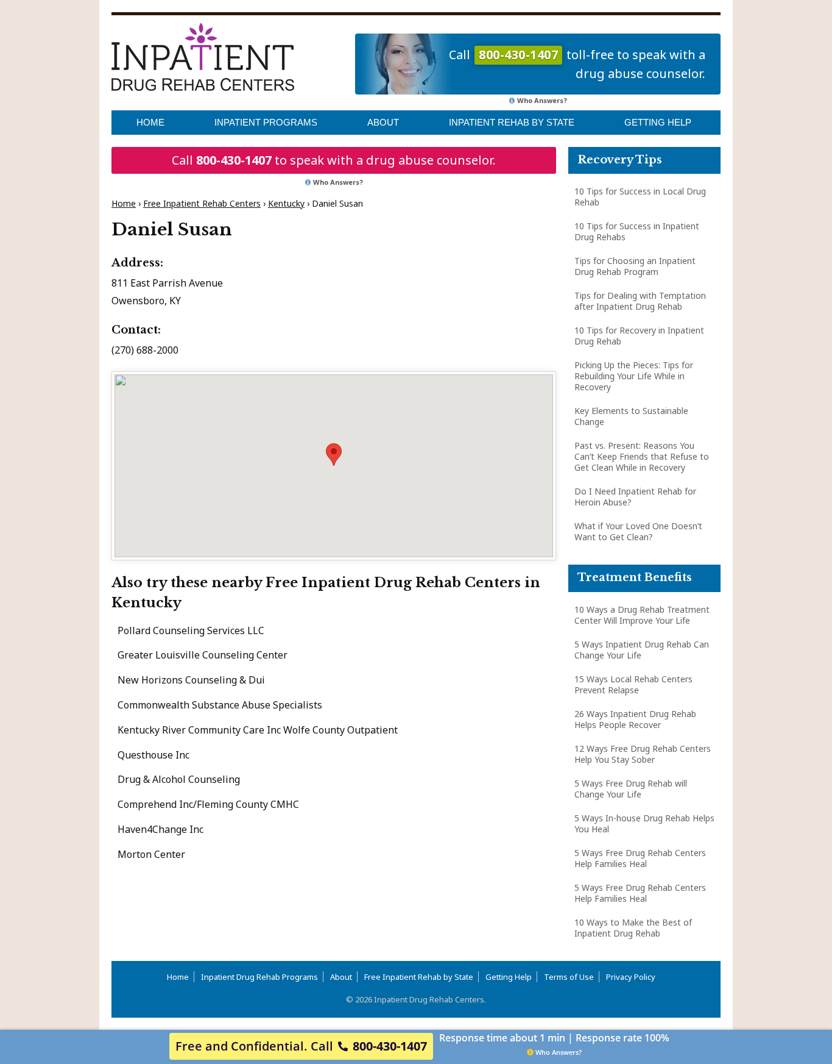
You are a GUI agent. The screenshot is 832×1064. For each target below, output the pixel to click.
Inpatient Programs (265, 122)
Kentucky (286, 203)
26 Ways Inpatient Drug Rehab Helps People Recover (635, 719)
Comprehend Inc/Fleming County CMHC (208, 804)
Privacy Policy (630, 976)
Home (150, 122)
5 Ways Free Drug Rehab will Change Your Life (630, 788)
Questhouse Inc (153, 755)
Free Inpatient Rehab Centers (202, 203)
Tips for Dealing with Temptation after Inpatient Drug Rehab (640, 301)
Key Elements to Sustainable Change (631, 416)
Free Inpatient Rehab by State (418, 976)
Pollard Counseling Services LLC (191, 630)
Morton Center (151, 854)
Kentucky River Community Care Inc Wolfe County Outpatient (258, 730)
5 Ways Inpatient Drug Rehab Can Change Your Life (641, 649)
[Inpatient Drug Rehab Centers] (202, 57)
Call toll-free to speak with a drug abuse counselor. (577, 64)
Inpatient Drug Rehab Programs (259, 976)
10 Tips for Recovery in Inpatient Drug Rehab (639, 335)
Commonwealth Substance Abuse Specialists (220, 705)
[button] (334, 454)
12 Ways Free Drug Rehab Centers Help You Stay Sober (642, 754)
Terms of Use (569, 976)
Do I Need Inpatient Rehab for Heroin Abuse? (635, 496)
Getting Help (657, 122)
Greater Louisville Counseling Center (202, 655)
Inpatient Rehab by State (511, 122)
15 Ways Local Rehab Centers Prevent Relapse (633, 684)
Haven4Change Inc (160, 829)
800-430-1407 (234, 160)
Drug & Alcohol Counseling (179, 779)
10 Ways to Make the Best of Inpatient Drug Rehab (633, 927)
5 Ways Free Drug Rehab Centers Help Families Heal (640, 858)
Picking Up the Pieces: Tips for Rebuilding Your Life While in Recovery (633, 376)
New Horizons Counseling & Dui (191, 680)
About (383, 122)
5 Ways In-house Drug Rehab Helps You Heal (644, 823)
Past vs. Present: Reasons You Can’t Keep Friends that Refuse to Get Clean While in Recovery (641, 456)
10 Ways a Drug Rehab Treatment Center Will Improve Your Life (642, 615)
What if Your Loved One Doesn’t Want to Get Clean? (638, 531)
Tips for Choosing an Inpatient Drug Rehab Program (635, 266)
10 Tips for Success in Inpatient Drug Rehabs (636, 231)
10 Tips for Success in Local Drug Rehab (640, 196)
